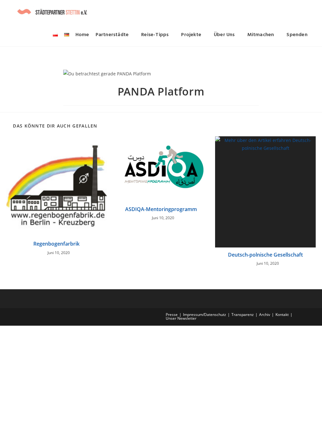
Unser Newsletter (181, 318)
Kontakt (282, 314)
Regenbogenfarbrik (56, 243)
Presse (172, 314)
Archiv (264, 314)
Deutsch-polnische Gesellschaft (265, 254)
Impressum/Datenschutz (204, 314)
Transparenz (242, 314)
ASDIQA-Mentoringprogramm (161, 209)
